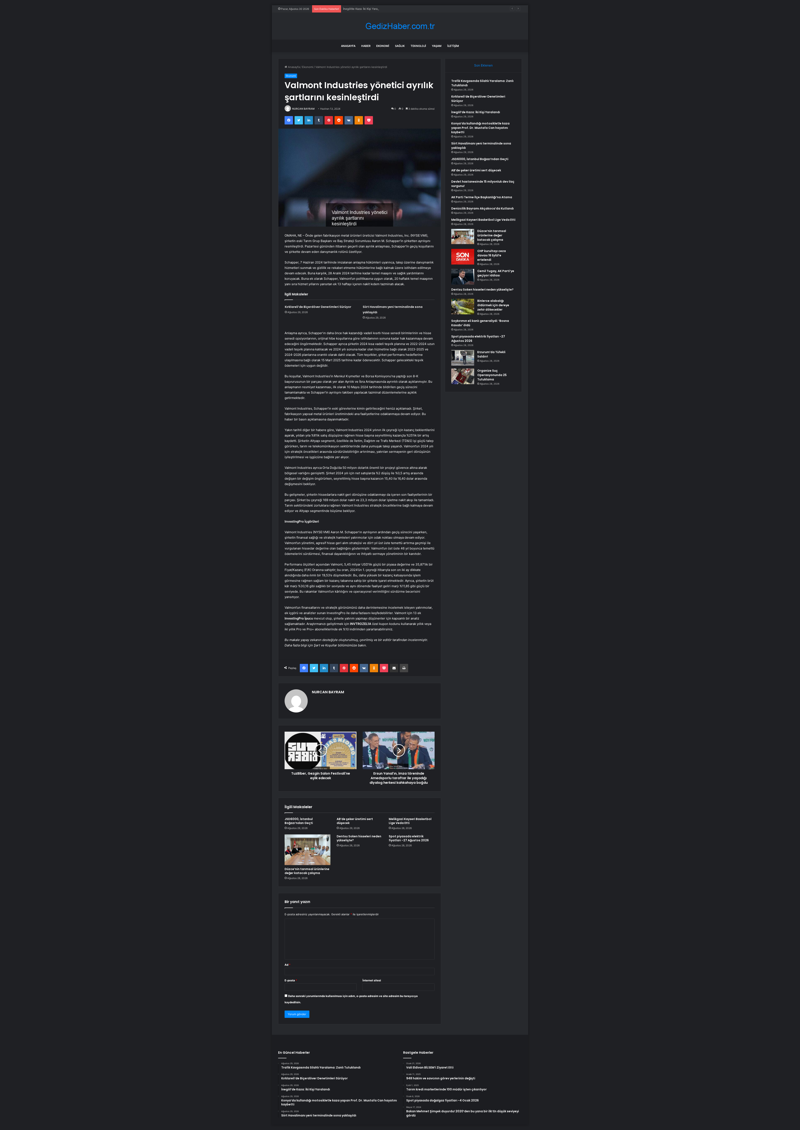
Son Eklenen (483, 65)
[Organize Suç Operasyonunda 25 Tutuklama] (462, 376)
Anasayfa (348, 46)
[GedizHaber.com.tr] (400, 26)
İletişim (453, 46)
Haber (365, 46)
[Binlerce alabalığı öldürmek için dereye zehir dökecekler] (462, 306)
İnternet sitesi (371, 980)
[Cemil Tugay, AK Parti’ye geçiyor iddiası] (462, 277)
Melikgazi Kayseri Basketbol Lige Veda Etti (410, 821)
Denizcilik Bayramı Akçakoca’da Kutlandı (482, 208)
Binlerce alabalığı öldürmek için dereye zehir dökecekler (493, 305)
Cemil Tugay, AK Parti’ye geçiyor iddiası (495, 273)
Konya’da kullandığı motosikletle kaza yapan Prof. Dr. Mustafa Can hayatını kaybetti (480, 127)
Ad (287, 964)
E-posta (291, 980)
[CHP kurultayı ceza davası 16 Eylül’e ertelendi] (462, 257)
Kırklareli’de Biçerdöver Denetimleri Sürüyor (318, 307)
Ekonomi (382, 46)
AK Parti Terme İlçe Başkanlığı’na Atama (481, 197)
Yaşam (436, 46)
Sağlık (400, 46)
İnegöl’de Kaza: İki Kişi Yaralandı (363, 8)
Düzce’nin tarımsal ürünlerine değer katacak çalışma (307, 871)
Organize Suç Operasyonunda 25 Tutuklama (492, 375)
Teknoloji (418, 46)
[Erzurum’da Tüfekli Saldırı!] (462, 358)
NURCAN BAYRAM (303, 108)
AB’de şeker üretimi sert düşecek (355, 821)
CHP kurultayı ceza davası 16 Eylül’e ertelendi (491, 255)
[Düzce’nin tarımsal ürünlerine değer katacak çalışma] (307, 849)
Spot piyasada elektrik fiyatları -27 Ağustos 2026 (409, 838)
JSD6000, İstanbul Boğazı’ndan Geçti (299, 821)
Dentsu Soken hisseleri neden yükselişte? (359, 838)
